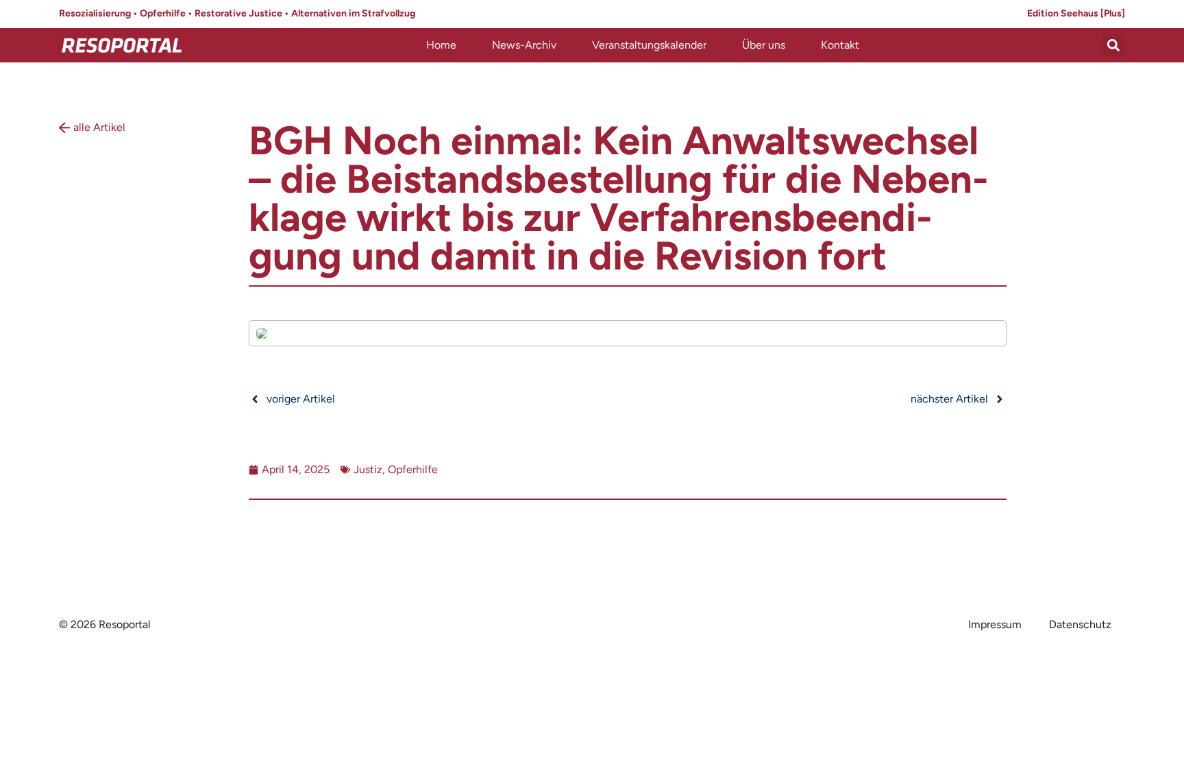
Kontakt (840, 44)
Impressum (995, 624)
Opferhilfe (413, 469)
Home (441, 44)
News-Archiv (524, 44)
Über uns (763, 44)
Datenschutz (1080, 624)
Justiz (368, 469)
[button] (1113, 45)
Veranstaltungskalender (649, 44)
